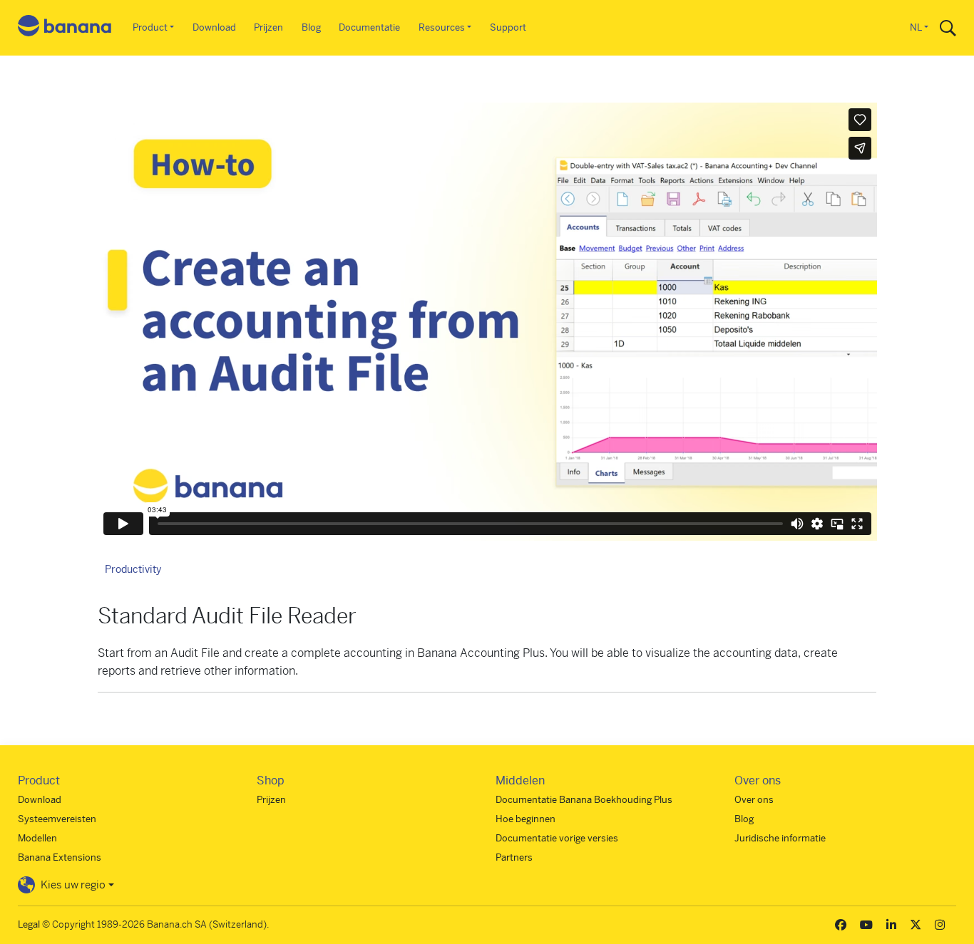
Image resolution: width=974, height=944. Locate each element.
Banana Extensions (59, 857)
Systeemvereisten (57, 819)
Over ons (754, 800)
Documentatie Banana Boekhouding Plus (584, 800)
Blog (311, 27)
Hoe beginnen (525, 819)
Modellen (37, 838)
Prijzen (268, 27)
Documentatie (369, 27)
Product (150, 27)
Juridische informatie (780, 838)
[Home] (65, 28)
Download (214, 27)
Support (508, 27)
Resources (442, 27)
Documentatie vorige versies (557, 838)
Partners (514, 857)
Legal (29, 924)
